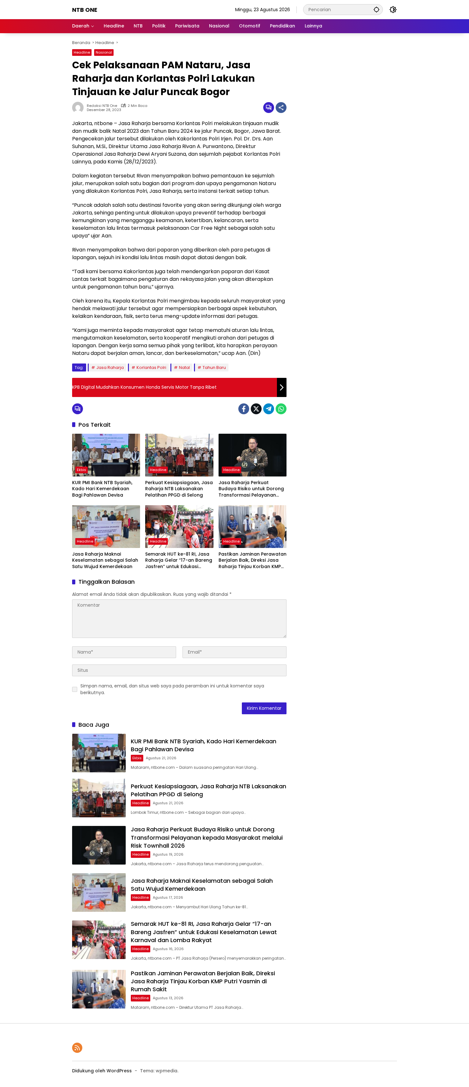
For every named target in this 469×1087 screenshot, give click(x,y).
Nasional (104, 52)
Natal (184, 367)
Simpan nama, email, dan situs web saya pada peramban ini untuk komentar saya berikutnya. (172, 689)
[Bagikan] (281, 107)
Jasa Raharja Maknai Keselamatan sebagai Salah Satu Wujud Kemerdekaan (105, 560)
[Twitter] (256, 408)
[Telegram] (268, 408)
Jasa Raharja (110, 367)
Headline (82, 52)
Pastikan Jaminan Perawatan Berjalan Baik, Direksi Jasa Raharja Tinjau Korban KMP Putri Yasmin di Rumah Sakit (253, 560)
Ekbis (81, 469)
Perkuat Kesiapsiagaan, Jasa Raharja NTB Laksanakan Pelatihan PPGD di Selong (179, 489)
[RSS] (77, 1048)
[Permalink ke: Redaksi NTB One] (79, 107)
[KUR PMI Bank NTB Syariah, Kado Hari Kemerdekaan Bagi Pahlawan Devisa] (106, 455)
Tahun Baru (214, 367)
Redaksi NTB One (102, 106)
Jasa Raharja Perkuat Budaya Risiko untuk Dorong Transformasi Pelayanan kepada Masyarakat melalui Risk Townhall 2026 (251, 489)
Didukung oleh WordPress (102, 1071)
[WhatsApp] (281, 408)
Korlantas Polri (151, 367)
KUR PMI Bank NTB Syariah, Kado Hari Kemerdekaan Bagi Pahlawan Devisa (102, 489)
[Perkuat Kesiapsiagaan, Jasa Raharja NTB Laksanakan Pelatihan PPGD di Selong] (179, 455)
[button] (376, 9)
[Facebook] (243, 408)
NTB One (84, 10)
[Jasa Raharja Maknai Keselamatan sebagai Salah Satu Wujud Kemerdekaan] (106, 526)
